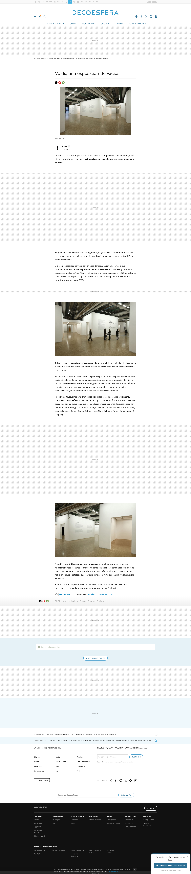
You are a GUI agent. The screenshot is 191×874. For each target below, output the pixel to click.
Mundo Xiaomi (39, 836)
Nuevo (39, 16)
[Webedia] (40, 807)
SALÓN (73, 23)
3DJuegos (56, 819)
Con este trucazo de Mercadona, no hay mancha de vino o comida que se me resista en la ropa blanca (82, 734)
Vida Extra (55, 823)
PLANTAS (119, 23)
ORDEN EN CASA (137, 23)
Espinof (73, 823)
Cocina (80, 757)
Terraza (51, 58)
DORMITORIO (88, 23)
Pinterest (136, 16)
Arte (64, 601)
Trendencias (129, 819)
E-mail (63, 82)
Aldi (78, 771)
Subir (149, 808)
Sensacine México (77, 850)
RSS (125, 780)
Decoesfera (129, 823)
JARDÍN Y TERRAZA (54, 23)
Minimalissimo (65, 594)
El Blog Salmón (148, 819)
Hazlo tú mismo (83, 762)
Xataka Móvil (39, 823)
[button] (65, 146)
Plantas (37, 757)
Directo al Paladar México (95, 851)
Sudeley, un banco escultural (101, 594)
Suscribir (136, 757)
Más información (114, 871)
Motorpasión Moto (113, 823)
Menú (34, 16)
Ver (96, 658)
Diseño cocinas (143, 740)
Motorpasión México (111, 851)
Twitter (146, 16)
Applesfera (38, 827)
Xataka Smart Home (39, 831)
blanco (92, 601)
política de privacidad (126, 762)
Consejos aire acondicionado (102, 740)
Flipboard (59, 82)
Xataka (36, 819)
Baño (57, 757)
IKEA (58, 58)
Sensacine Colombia (74, 855)
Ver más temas (42, 780)
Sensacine (74, 819)
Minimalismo (73, 601)
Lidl (76, 58)
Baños (91, 58)
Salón (36, 762)
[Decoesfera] (95, 11)
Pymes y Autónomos (147, 824)
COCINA (105, 23)
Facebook (141, 16)
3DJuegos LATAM (58, 850)
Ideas (84, 601)
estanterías (38, 766)
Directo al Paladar (95, 819)
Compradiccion (130, 827)
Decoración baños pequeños (60, 740)
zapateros (81, 766)
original (101, 601)
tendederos (39, 771)
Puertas (82, 58)
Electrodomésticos (102, 58)
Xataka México (39, 850)
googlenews (156, 16)
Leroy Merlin (67, 58)
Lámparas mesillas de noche (124, 740)
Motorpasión (111, 819)
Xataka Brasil (38, 854)
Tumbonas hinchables (80, 740)
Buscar (44, 16)
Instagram (151, 16)
